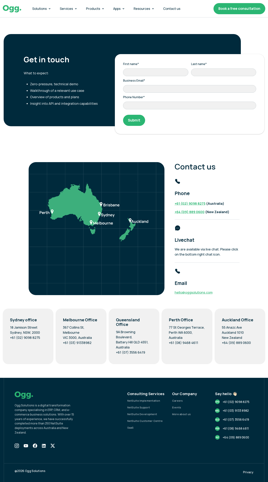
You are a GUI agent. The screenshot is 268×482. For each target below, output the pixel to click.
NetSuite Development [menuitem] (142, 414)
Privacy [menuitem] (248, 472)
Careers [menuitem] (177, 400)
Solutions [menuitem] (39, 8)
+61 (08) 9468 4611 (183, 342)
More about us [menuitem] (181, 414)
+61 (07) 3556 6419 (130, 352)
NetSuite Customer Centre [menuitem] (145, 421)
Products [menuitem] (93, 8)
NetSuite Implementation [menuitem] (143, 400)
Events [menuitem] (176, 407)
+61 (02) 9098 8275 (190, 203)
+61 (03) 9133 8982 (236, 411)
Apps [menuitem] (117, 8)
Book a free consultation (239, 8)
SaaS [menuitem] (130, 427)
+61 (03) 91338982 (77, 342)
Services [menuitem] (66, 8)
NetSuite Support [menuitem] (138, 407)
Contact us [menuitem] (171, 8)
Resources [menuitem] (142, 8)
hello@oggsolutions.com (194, 292)
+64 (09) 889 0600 (190, 212)
